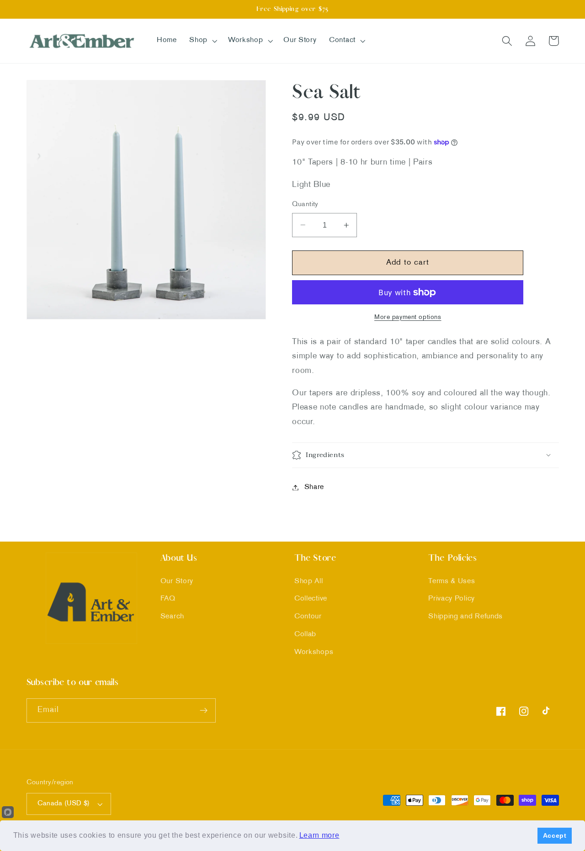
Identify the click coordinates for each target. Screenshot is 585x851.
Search (172, 616)
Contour (308, 616)
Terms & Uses (451, 581)
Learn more (319, 835)
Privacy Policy (451, 599)
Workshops (313, 652)
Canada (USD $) (63, 803)
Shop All (308, 581)
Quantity (305, 204)
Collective (310, 599)
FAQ (168, 599)
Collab (305, 634)
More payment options (407, 317)
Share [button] (314, 487)
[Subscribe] (203, 710)
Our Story (176, 581)
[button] (202, 41)
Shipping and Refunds (465, 616)
